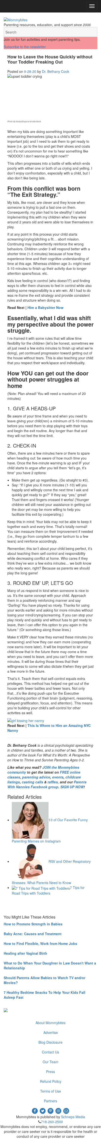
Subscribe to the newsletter (25, 46)
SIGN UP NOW (72, 786)
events (57, 777)
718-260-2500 (52, 1121)
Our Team (50, 1061)
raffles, (53, 781)
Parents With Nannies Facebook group (47, 784)
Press (50, 1071)
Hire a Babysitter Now (45, 307)
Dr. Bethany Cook (55, 71)
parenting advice (36, 777)
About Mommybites (50, 1022)
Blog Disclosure (50, 1042)
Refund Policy (50, 1081)
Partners (50, 1100)
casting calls (32, 781)
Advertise (50, 1032)
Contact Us (50, 1052)
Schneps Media (73, 1116)
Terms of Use (50, 1091)
